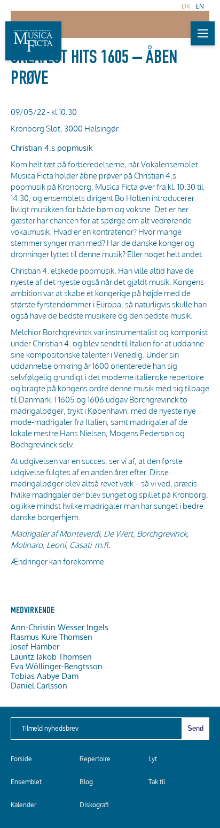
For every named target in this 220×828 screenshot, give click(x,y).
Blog (86, 782)
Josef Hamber (35, 646)
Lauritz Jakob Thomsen (51, 656)
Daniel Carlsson (39, 685)
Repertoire (95, 759)
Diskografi (94, 805)
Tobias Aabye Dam (44, 675)
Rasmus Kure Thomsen (51, 636)
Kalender (23, 805)
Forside (21, 759)
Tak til (156, 782)
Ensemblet (26, 782)
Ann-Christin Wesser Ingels (59, 627)
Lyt (152, 759)
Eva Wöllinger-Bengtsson (57, 666)
